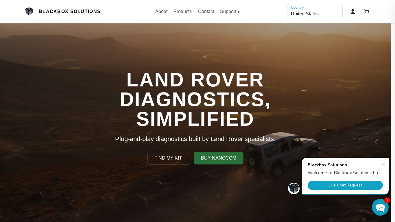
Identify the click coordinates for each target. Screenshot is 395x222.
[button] (380, 207)
